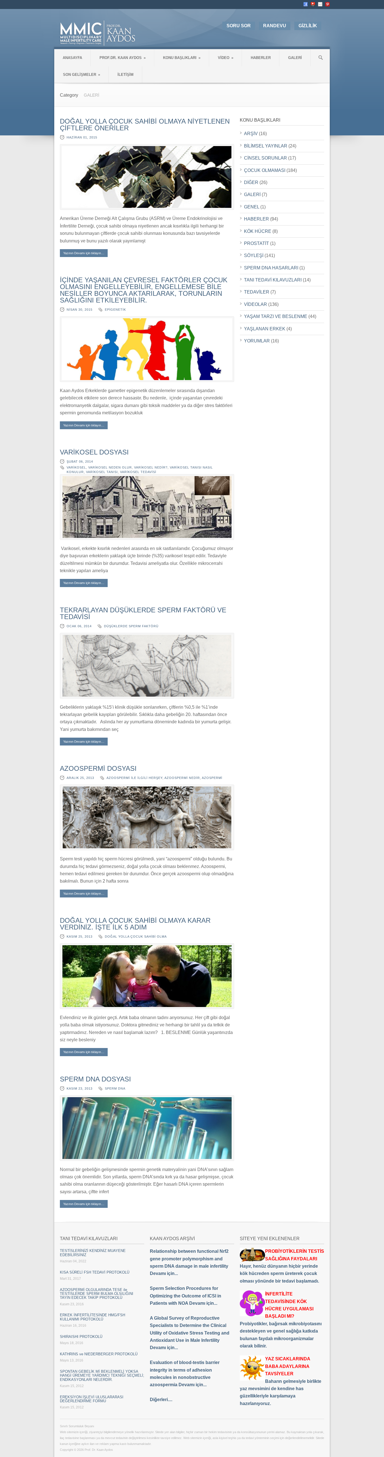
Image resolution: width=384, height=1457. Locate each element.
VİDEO (225, 58)
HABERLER (261, 58)
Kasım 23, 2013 (79, 1088)
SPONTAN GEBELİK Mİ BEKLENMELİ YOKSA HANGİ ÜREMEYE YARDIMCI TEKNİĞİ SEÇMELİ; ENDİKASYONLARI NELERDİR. (102, 1375)
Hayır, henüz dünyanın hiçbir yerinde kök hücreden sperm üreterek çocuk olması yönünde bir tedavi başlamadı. (282, 1266)
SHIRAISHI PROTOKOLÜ (81, 1337)
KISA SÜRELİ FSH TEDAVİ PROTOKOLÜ (94, 1272)
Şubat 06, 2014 (80, 461)
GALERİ (295, 58)
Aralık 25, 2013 (80, 777)
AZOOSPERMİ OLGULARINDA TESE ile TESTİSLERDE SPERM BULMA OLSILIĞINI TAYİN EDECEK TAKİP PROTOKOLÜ (96, 1294)
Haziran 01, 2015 (82, 137)
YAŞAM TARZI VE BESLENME (275, 316)
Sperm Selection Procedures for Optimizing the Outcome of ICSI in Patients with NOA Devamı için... (185, 1296)
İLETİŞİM (126, 74)
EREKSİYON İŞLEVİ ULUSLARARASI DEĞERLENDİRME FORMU (91, 1399)
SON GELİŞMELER (81, 74)
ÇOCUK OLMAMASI (264, 170)
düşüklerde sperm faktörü (131, 626)
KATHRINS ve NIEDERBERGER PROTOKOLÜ (98, 1354)
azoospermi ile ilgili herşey (134, 777)
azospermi (212, 777)
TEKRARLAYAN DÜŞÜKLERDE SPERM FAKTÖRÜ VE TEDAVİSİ (143, 613)
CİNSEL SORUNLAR (265, 158)
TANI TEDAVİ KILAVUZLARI (273, 280)
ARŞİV (251, 133)
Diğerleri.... (161, 1399)
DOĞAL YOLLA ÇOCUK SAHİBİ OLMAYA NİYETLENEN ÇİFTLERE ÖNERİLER (145, 124)
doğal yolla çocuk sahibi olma (136, 936)
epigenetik (115, 309)
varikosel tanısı (102, 472)
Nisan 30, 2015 (79, 309)
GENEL (251, 206)
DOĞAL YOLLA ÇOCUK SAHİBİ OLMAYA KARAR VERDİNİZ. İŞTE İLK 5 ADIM (135, 924)
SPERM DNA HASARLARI (271, 267)
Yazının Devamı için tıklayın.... (83, 253)
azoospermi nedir (182, 777)
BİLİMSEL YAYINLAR (265, 146)
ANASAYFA (72, 58)
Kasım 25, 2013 (79, 936)
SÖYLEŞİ (253, 255)
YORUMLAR (257, 340)
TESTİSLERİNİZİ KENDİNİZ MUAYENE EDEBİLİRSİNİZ (93, 1253)
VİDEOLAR (255, 304)
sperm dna (115, 1088)
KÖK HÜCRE (257, 231)
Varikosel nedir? (151, 467)
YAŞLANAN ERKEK (264, 328)
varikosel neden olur (110, 467)
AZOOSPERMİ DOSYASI (98, 768)
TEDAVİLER (256, 292)
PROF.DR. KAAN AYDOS (123, 58)
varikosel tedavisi (138, 472)
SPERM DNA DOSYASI (95, 1079)
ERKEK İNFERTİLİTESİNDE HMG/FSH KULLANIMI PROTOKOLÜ (92, 1317)
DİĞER (251, 182)
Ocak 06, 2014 (79, 626)
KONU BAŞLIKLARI (181, 58)
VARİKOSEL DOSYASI (94, 452)
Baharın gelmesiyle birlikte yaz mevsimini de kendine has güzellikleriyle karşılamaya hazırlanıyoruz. (280, 1381)
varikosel (76, 467)
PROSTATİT (256, 243)
